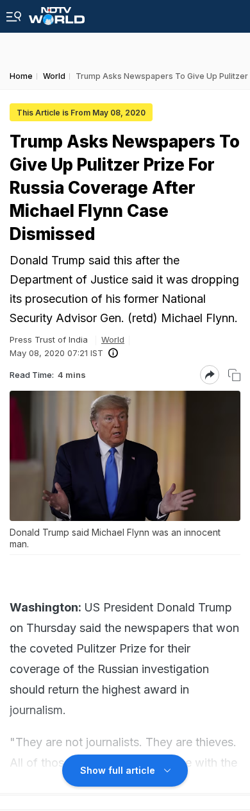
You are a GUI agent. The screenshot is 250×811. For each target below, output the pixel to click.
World (112, 339)
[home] (57, 12)
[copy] (234, 375)
